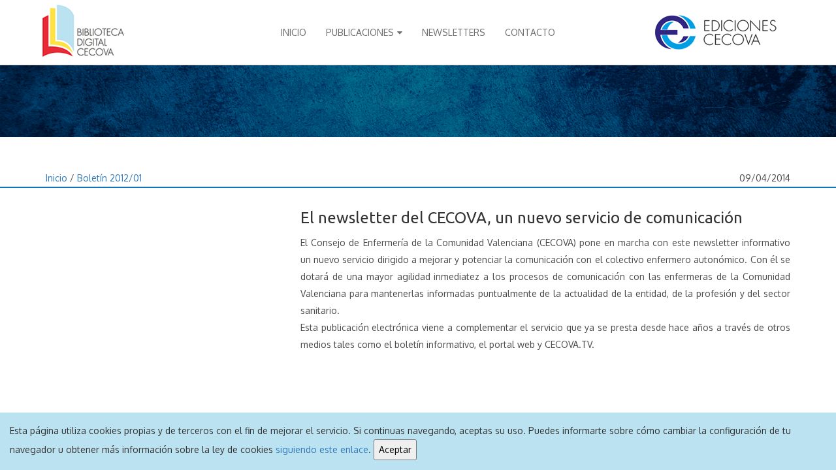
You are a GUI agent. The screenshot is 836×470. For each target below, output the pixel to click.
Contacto (530, 32)
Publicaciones (360, 32)
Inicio (293, 32)
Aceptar (395, 449)
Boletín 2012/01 (109, 177)
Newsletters (453, 32)
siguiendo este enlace (322, 449)
